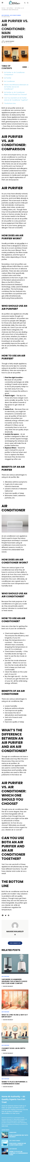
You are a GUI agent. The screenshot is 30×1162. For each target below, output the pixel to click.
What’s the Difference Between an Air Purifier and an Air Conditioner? (16, 87)
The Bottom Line (10, 103)
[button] (2, 3)
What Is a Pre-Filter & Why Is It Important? (15, 1016)
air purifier (21, 243)
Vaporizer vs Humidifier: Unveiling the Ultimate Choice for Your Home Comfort (14, 981)
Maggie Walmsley (9, 41)
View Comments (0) (15, 943)
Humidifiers (12, 1132)
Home (3, 8)
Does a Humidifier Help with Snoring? (18, 1136)
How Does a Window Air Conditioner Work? (17, 1144)
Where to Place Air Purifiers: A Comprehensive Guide (14, 1083)
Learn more (5, 1126)
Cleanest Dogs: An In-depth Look (13, 1049)
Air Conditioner (9, 81)
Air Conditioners (15, 15)
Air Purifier (7, 78)
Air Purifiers (10, 8)
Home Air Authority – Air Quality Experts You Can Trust (13, 1099)
